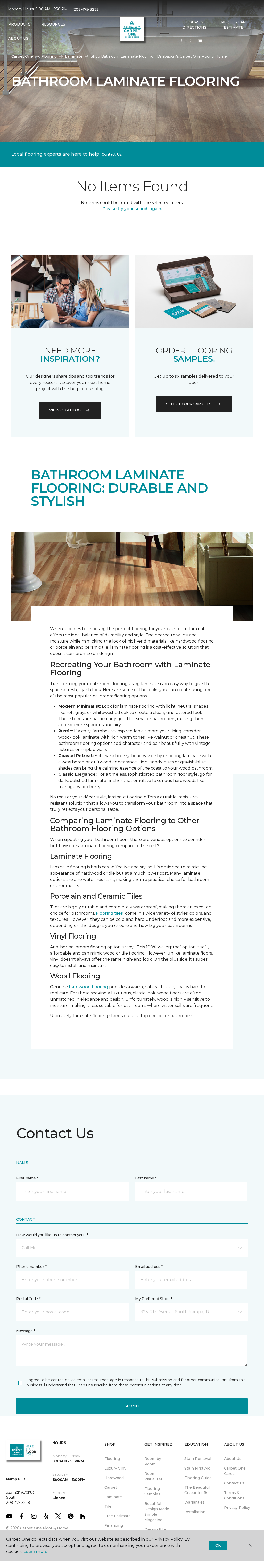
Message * (25, 1331)
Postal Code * (28, 1299)
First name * (27, 1178)
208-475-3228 (86, 9)
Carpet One (22, 56)
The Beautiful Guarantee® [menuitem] (197, 1490)
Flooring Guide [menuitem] (198, 1477)
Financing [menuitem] (113, 1525)
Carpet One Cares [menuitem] (235, 1471)
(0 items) (200, 40)
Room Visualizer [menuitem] (153, 1476)
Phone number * (31, 1266)
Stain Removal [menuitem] (197, 1458)
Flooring (49, 56)
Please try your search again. (132, 208)
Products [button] (19, 24)
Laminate (73, 56)
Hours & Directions (194, 25)
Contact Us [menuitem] (234, 1483)
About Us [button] (18, 38)
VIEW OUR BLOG (65, 410)
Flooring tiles (109, 913)
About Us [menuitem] (232, 1458)
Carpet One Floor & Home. (44, 1528)
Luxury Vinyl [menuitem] (115, 1468)
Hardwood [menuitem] (114, 1477)
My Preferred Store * (153, 1299)
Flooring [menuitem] (112, 1458)
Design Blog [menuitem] (155, 1529)
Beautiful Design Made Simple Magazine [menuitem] (156, 1511)
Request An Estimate (233, 25)
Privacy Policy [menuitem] (237, 1507)
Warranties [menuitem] (194, 1502)
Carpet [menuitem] (110, 1487)
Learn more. (35, 1551)
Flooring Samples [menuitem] (152, 1491)
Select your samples (188, 404)
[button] (181, 40)
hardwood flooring (88, 986)
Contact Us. (112, 154)
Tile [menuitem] (107, 1506)
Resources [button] (53, 24)
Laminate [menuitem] (113, 1497)
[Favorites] (190, 40)
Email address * (149, 1266)
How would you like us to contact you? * (52, 1235)
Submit (132, 1406)
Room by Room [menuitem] (152, 1461)
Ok (218, 1545)
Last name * (145, 1178)
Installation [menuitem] (194, 1511)
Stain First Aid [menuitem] (197, 1468)
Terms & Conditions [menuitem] (234, 1495)
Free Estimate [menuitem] (117, 1516)
